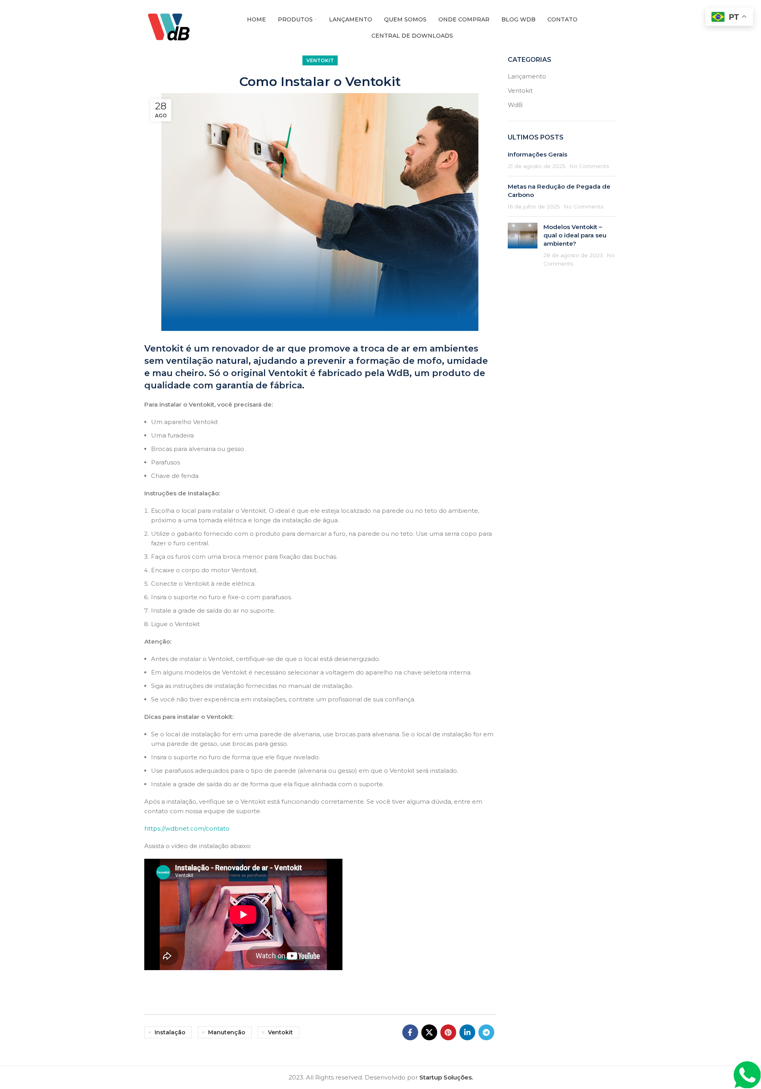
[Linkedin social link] (467, 1032)
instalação (170, 1032)
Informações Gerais (537, 154)
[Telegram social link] (486, 1032)
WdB (515, 105)
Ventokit (320, 60)
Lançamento (527, 76)
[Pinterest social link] (448, 1032)
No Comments (589, 166)
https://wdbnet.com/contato (186, 828)
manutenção (226, 1032)
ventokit (280, 1032)
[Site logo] (171, 27)
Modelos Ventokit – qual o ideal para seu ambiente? (574, 235)
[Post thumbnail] (522, 245)
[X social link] (429, 1032)
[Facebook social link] (410, 1032)
